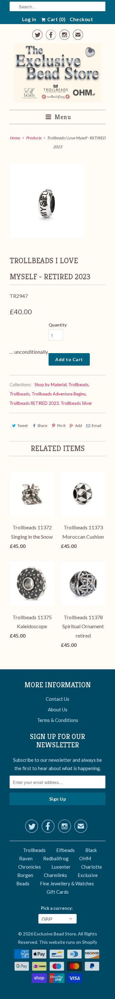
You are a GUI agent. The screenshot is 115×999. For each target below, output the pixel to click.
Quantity (58, 324)
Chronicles (29, 867)
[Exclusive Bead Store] (58, 74)
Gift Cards (58, 892)
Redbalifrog (56, 858)
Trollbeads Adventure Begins (59, 393)
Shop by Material (50, 384)
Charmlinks (55, 875)
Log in (29, 19)
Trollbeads (78, 384)
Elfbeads (65, 850)
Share (42, 425)
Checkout (81, 19)
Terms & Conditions (57, 720)
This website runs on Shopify (68, 942)
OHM (85, 858)
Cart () (56, 19)
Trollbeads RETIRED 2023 (34, 403)
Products (33, 137)
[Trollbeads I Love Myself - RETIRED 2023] (47, 200)
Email (96, 425)
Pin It (61, 425)
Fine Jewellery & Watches (67, 883)
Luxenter (61, 867)
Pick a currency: (57, 908)
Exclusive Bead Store (55, 933)
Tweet (22, 425)
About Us (57, 709)
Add (78, 425)
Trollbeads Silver (76, 403)
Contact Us (57, 699)
